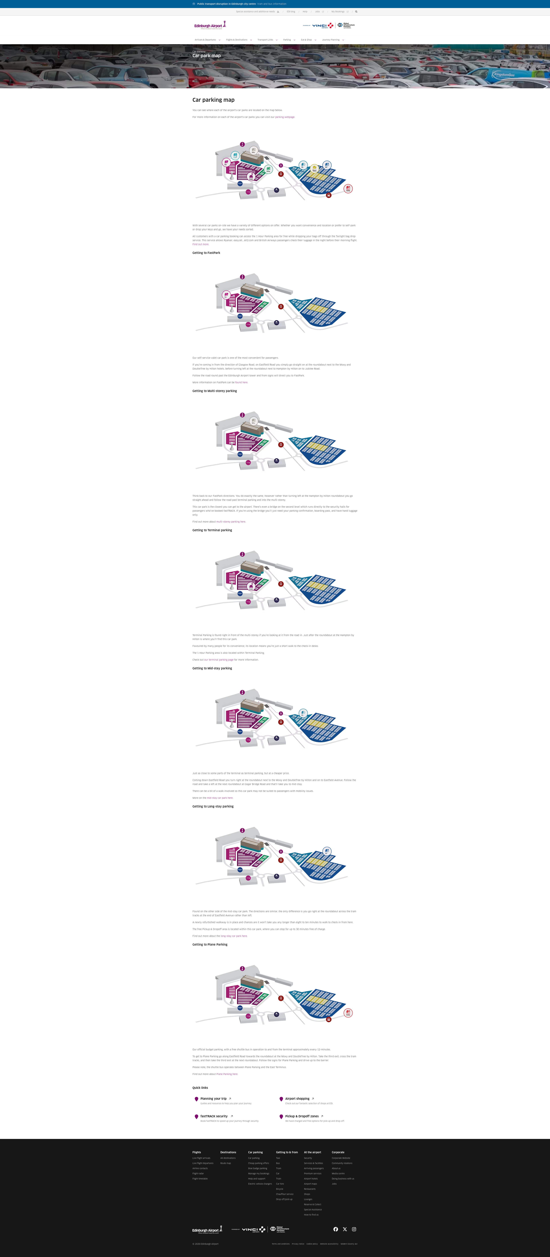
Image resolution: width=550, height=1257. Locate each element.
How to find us (311, 1215)
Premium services (312, 1174)
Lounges (308, 1199)
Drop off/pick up (284, 1199)
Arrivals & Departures (205, 40)
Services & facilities (313, 1163)
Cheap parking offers (258, 1163)
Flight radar (198, 1174)
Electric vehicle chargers (260, 1184)
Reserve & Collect (312, 1205)
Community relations (342, 1163)
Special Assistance (313, 1210)
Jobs (320, 12)
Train (278, 1179)
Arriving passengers (314, 1169)
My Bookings (340, 12)
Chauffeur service (284, 1194)
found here (241, 382)
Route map (225, 1163)
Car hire (280, 1184)
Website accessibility (329, 1244)
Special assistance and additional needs (255, 12)
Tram (278, 1169)
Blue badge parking (257, 1169)
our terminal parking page (218, 660)
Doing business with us (343, 1179)
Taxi (278, 1158)
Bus (278, 1163)
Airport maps (310, 1184)
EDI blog (291, 12)
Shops (307, 1194)
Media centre (338, 1174)
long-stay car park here (234, 936)
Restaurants (310, 1189)
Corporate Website (341, 1158)
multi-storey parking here (230, 522)
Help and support (256, 1179)
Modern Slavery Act (349, 1244)
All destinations (228, 1158)
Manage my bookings (258, 1174)
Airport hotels (311, 1179)
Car (277, 1174)
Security (308, 1158)
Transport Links (265, 40)
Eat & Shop (306, 40)
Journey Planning (330, 40)
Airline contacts (200, 1169)
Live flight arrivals (201, 1158)
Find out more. (200, 244)
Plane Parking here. (227, 1074)
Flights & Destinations (236, 40)
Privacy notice (298, 1244)
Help (305, 12)
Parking (287, 40)
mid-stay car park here (220, 798)
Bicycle (279, 1189)
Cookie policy (312, 1244)
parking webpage (284, 117)
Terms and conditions (281, 1244)
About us (336, 1169)
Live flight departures (202, 1163)
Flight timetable (200, 1179)
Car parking (198, 52)
